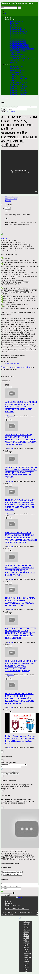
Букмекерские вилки (17, 55)
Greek (26, 946)
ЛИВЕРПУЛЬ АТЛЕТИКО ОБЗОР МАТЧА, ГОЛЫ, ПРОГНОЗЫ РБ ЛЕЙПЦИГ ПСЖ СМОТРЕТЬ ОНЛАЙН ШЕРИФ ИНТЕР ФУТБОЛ (21, 472)
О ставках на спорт (17, 72)
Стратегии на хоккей (17, 37)
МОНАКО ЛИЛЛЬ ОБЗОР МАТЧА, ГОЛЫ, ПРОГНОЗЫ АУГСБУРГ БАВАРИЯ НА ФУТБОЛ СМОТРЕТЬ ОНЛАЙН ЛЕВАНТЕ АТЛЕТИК (21, 537)
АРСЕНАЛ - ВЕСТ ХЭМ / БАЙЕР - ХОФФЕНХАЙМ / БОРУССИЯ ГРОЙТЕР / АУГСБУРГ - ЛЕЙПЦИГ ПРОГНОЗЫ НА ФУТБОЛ (21, 407)
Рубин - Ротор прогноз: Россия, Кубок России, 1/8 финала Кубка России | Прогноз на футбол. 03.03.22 (20, 739)
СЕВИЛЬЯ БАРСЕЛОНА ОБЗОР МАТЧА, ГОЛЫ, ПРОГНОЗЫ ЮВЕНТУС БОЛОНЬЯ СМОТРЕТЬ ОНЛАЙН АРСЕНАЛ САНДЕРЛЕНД (21, 666)
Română (26, 959)
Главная (8, 17)
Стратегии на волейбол (18, 33)
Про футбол (14, 62)
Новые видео (14, 23)
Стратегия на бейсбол (18, 94)
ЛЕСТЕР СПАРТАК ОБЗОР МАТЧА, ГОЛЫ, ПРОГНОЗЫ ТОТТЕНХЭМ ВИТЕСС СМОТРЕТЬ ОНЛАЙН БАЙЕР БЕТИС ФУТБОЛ (20, 570)
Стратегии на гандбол (18, 41)
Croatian (26, 932)
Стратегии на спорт (17, 74)
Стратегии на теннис (17, 35)
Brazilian (27, 928)
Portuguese (27, 957)
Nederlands (27, 953)
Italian (26, 949)
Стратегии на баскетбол (18, 31)
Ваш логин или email (8, 107)
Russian (29, 918)
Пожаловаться (13, 773)
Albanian (27, 922)
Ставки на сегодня (16, 27)
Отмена (4, 773)
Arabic (26, 926)
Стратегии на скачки (17, 39)
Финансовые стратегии (18, 84)
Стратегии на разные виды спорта (22, 58)
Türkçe (26, 969)
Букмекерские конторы (18, 56)
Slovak (26, 963)
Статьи (7, 64)
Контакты (8, 903)
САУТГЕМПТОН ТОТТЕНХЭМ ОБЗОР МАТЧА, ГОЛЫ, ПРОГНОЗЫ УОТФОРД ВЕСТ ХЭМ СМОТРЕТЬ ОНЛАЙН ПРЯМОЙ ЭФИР (20, 633)
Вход (7, 13)
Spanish (26, 965)
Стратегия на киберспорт (19, 92)
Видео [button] (7, 19)
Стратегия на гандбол (18, 90)
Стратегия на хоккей (17, 88)
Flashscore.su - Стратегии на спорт (17, 3)
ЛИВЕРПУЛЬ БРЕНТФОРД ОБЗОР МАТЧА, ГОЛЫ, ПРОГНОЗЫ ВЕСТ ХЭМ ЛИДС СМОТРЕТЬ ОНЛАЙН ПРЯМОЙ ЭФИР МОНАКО (21, 439)
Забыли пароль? (11, 111)
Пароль (3, 109)
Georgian (27, 944)
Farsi (25, 940)
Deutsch (26, 936)
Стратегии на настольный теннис (22, 49)
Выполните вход (7, 367)
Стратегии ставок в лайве (19, 47)
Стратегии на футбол (17, 29)
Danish (26, 934)
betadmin (4, 238)
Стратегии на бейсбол (18, 43)
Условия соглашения (12, 905)
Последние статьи (16, 66)
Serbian (26, 961)
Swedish (26, 967)
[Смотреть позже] (6, 387)
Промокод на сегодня (17, 70)
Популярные (14, 68)
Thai (25, 971)
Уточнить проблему (8, 763)
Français (26, 942)
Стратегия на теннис (17, 76)
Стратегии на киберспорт (19, 45)
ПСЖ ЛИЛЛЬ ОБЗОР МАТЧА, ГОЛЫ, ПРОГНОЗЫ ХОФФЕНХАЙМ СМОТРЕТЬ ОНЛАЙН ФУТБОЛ (20, 601)
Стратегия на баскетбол (18, 78)
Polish (26, 955)
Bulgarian (27, 930)
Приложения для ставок (18, 51)
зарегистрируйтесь (24, 367)
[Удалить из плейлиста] (10, 387)
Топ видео (13, 25)
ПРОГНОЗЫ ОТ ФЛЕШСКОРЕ (17, 909)
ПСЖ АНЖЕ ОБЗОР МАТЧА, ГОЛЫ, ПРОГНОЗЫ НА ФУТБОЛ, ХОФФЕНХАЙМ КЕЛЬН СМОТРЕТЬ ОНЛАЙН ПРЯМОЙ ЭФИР (20, 698)
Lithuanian (27, 951)
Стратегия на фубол (17, 80)
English (26, 938)
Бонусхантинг (15, 53)
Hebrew (26, 947)
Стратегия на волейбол (18, 86)
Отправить (5, 895)
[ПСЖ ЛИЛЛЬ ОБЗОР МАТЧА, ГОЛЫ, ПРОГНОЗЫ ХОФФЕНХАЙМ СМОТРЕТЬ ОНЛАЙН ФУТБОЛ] (11, 594)
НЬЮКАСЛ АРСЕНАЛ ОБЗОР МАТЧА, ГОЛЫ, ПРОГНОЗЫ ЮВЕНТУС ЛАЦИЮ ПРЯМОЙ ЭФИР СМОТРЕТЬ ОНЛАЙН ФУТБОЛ (20, 505)
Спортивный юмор (17, 60)
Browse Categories (16, 21)
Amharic (26, 924)
